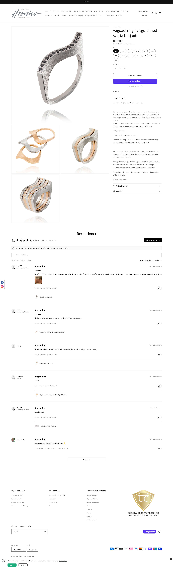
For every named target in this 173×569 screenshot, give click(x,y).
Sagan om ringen (92, 495)
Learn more (63, 561)
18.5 (152, 51)
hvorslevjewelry (20, 556)
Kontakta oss (53, 502)
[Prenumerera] (45, 531)
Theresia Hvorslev (17, 495)
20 (130, 55)
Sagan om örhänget (93, 502)
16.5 (123, 51)
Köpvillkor (52, 499)
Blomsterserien (91, 520)
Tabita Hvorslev (16, 499)
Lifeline (89, 513)
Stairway (89, 506)
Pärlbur (89, 516)
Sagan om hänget (92, 499)
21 (145, 55)
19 (116, 55)
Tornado (89, 509)
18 (145, 51)
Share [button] (117, 91)
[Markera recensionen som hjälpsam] (159, 288)
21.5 (152, 55)
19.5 (123, 55)
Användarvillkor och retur (57, 495)
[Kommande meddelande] (161, 2)
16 (116, 51)
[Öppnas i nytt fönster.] (15, 441)
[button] (77, 11)
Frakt (121, 44)
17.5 (137, 51)
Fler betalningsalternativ (135, 86)
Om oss (51, 506)
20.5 (137, 55)
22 (116, 60)
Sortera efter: (143, 260)
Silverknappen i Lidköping (19, 506)
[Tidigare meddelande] (12, 2)
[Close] (171, 559)
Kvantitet (115, 64)
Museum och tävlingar (18, 502)
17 (130, 51)
